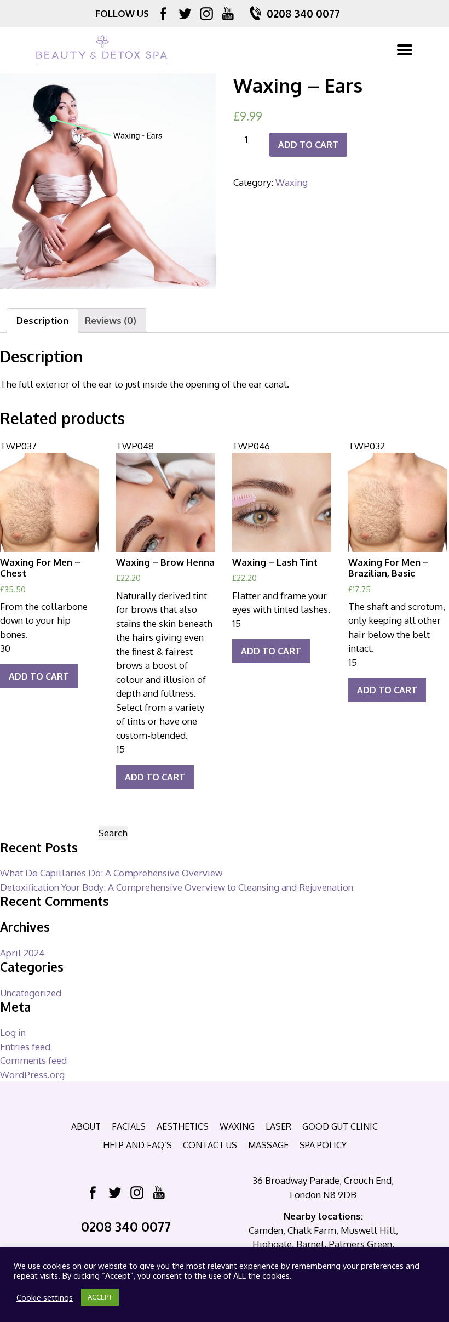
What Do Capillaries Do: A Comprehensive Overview (111, 873)
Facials (129, 1126)
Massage (268, 1144)
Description (42, 320)
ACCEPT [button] (100, 1296)
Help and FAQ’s (137, 1144)
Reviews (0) (110, 320)
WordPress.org (32, 1074)
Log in (13, 1032)
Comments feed (33, 1060)
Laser (278, 1126)
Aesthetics (183, 1126)
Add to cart (308, 144)
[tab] (42, 320)
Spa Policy (323, 1144)
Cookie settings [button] (44, 1297)
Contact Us (210, 1144)
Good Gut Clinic (340, 1126)
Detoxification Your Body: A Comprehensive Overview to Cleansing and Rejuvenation (176, 887)
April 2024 (22, 953)
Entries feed (25, 1046)
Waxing (291, 182)
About (86, 1126)
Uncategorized (30, 993)
